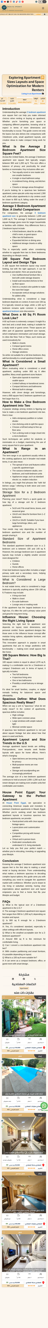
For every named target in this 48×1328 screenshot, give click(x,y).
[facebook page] (2, 2)
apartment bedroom (10, 311)
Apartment (24, 988)
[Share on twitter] (35, 978)
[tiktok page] (17, 2)
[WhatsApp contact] (44, 1106)
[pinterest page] (23, 2)
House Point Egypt (16, 803)
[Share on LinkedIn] (13, 978)
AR (44, 1)
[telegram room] (20, 2)
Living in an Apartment (32, 93)
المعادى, (39, 1047)
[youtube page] (5, 2)
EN (40, 1)
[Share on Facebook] (24, 978)
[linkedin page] (14, 2)
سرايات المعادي (30, 1047)
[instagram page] (11, 2)
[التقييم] (31, 1051)
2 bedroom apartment (36, 112)
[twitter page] (8, 2)
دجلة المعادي (30, 1165)
